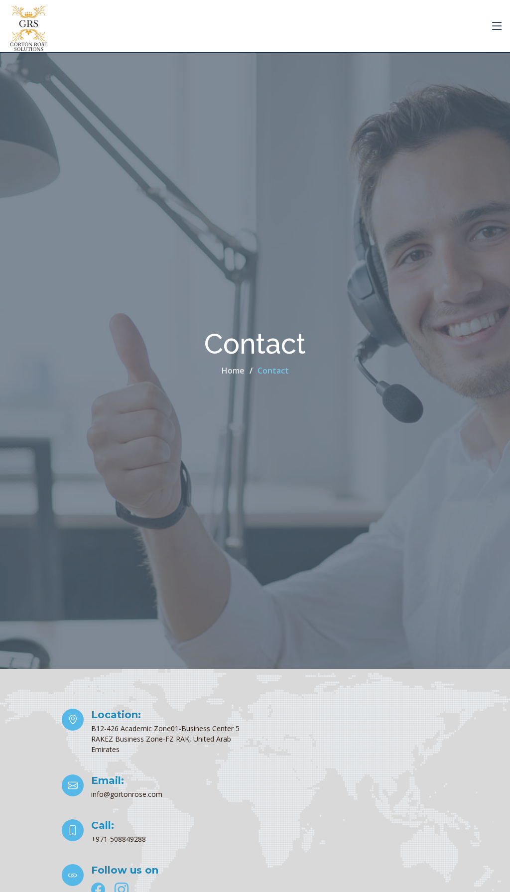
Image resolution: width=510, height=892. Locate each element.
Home (233, 370)
